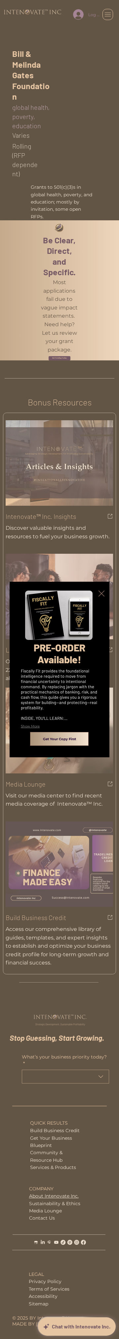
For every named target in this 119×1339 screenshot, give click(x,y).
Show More (30, 726)
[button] (101, 594)
